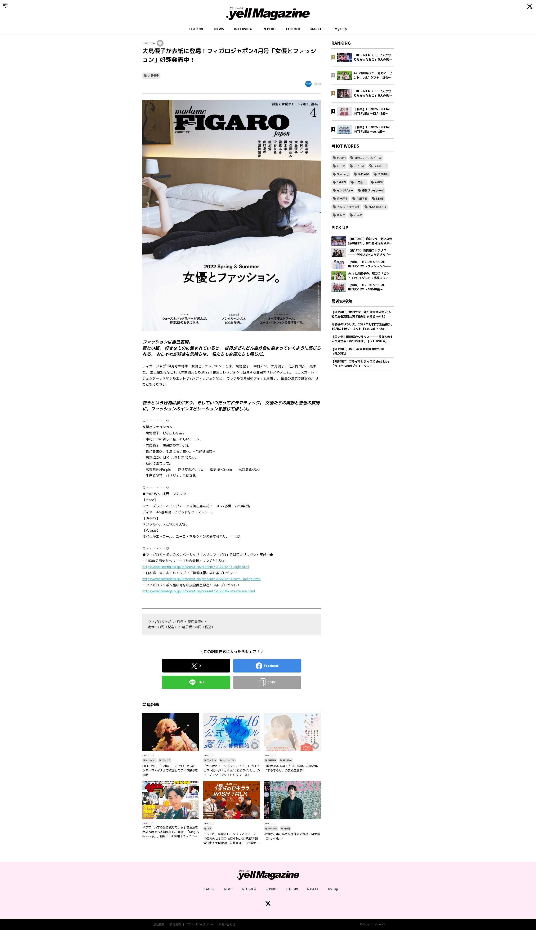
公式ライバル (228, 760)
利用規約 (175, 924)
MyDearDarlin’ (378, 207)
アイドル (359, 166)
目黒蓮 (287, 828)
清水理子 (342, 198)
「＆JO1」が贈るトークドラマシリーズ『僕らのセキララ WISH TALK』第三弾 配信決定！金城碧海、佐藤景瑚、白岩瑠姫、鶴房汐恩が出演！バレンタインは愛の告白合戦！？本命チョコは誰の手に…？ (231, 838)
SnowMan (272, 828)
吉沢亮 (358, 215)
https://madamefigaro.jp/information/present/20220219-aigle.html (195, 567)
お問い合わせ (227, 924)
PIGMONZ (151, 760)
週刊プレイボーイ (373, 190)
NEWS (219, 28)
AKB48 (379, 182)
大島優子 (153, 75)
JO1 (209, 828)
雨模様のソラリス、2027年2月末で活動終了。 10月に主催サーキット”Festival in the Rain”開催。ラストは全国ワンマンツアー (362, 326)
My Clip (341, 28)
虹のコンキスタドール (368, 158)
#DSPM (341, 158)
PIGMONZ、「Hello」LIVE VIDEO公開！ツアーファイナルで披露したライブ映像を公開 (170, 770)
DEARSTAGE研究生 (348, 207)
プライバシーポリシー (199, 924)
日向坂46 (287, 760)
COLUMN (293, 28)
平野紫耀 (363, 174)
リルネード (380, 166)
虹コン (341, 166)
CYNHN (341, 182)
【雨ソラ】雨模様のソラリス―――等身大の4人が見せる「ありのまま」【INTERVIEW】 (361, 339)
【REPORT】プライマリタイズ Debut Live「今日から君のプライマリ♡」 (360, 363)
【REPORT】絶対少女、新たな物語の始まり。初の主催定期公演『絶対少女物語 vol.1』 (362, 314)
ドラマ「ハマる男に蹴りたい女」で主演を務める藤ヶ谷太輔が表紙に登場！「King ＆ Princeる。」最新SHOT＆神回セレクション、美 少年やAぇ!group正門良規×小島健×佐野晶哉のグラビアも (170, 831)
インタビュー (345, 190)
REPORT (269, 28)
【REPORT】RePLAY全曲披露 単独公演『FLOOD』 (357, 351)
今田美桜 (362, 198)
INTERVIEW (243, 28)
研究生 (341, 215)
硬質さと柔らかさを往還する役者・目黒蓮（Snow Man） (292, 836)
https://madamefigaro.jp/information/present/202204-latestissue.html (198, 591)
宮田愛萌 (272, 760)
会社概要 (158, 924)
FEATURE (196, 28)
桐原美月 (383, 174)
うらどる (166, 760)
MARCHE (317, 28)
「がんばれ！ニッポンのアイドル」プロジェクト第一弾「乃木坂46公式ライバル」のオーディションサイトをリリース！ (231, 770)
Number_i (343, 174)
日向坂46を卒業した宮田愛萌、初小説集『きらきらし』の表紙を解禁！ (291, 768)
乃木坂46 (211, 760)
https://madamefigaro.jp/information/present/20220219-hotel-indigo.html (201, 579)
